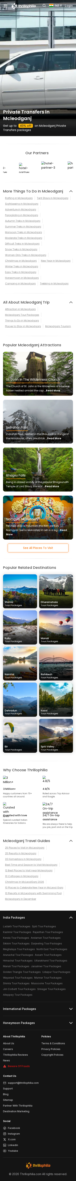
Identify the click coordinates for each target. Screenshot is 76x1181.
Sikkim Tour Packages (16, 943)
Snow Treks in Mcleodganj (21, 249)
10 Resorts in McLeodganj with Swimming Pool (33, 893)
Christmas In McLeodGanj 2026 (24, 882)
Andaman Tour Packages (46, 937)
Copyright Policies (52, 1054)
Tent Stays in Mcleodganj (52, 198)
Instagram (14, 1133)
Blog (6, 1094)
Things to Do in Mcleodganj (22, 320)
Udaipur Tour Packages (56, 971)
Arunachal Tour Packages (18, 954)
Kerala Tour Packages (16, 937)
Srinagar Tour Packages (51, 989)
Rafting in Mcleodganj (19, 198)
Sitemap (8, 1099)
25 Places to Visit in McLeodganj (24, 847)
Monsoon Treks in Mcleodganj (23, 232)
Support (8, 1088)
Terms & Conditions (53, 1043)
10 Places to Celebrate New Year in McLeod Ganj (34, 887)
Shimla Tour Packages (16, 983)
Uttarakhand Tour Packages (50, 960)
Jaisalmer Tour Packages (46, 966)
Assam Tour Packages (48, 954)
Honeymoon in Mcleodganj (22, 278)
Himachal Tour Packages (18, 960)
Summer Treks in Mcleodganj (23, 226)
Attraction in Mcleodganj (20, 309)
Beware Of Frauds (19, 1066)
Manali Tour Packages (16, 966)
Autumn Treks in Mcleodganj (22, 221)
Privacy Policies (50, 1049)
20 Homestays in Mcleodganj (23, 859)
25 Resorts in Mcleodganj (20, 853)
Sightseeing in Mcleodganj (21, 203)
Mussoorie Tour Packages (47, 983)
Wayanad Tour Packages (18, 977)
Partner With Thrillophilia (17, 1105)
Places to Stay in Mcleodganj (23, 326)
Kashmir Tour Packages (17, 932)
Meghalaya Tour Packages (19, 949)
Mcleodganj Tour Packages (22, 315)
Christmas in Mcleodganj (21, 260)
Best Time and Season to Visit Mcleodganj (31, 864)
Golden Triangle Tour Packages (22, 971)
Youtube (13, 1150)
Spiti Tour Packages (44, 926)
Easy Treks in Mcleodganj (20, 272)
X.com (12, 1139)
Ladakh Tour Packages (16, 926)
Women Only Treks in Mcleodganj (25, 255)
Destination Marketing (16, 1111)
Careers (8, 1049)
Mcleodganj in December (20, 899)
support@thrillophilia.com (23, 1082)
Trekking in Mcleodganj (54, 283)
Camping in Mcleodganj (20, 283)
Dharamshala (49, 603)
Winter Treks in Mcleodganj (21, 266)
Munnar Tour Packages (48, 977)
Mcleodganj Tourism (58, 326)
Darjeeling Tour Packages (46, 943)
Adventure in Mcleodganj (20, 209)
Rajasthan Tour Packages (48, 932)
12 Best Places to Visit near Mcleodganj (28, 870)
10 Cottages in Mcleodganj (21, 876)
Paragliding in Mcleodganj (21, 215)
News (6, 1060)
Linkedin (13, 1145)
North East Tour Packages (51, 949)
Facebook (14, 1128)
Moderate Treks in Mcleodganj (23, 238)
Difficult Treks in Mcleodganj (22, 243)
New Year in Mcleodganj (56, 260)
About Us (8, 1043)
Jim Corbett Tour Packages (19, 989)
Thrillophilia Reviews (15, 1054)
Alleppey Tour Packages (17, 994)
